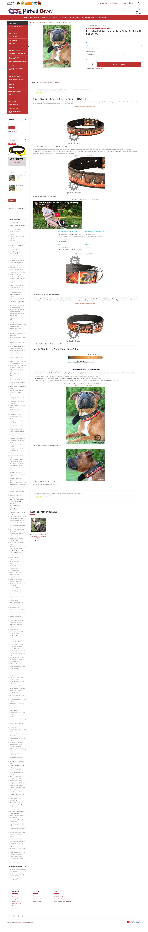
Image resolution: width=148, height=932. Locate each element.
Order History (36, 896)
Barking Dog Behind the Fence (17, 765)
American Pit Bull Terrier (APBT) (17, 243)
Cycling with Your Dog (15, 605)
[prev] (28, 46)
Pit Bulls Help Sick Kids (15, 414)
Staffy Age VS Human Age (16, 624)
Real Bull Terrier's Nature (16, 693)
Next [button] (26, 153)
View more (12, 200)
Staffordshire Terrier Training (17, 703)
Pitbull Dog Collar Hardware (16, 429)
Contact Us (127, 9)
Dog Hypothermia (14, 322)
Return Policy (15, 901)
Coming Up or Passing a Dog (16, 843)
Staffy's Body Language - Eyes (17, 602)
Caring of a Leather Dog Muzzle (17, 783)
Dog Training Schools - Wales (17, 657)
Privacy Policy (15, 899)
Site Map (14, 905)
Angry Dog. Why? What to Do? (17, 260)
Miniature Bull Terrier (15, 409)
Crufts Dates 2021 (14, 223)
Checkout (124, 3)
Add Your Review (100, 68)
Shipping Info (15, 896)
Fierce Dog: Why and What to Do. (17, 337)
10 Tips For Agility (14, 668)
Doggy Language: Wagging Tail (17, 841)
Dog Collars (35, 22)
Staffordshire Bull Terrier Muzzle (17, 484)
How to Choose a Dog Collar (60, 896)
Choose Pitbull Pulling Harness (17, 287)
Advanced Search (12, 131)
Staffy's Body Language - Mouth (17, 666)
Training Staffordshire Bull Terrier (18, 516)
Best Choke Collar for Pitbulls (17, 267)
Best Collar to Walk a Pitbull (16, 269)
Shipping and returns (46, 82)
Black (88, 42)
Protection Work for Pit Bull (16, 453)
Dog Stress (12, 846)
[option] (38, 533)
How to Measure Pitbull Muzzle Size (62, 901)
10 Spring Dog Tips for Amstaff (17, 536)
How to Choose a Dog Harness (61, 899)
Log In (131, 3)
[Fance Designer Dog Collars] (85, 464)
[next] (142, 46)
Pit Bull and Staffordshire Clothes (18, 412)
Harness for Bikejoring (15, 340)
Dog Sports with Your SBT (16, 780)
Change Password (37, 899)
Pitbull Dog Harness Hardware (17, 431)
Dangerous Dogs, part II (15, 292)
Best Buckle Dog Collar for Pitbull (18, 265)
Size (87, 45)
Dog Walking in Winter (15, 328)
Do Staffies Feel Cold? (15, 607)
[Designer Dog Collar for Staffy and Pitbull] (85, 274)
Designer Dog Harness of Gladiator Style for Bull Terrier (38, 536)
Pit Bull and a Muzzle (15, 664)
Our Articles (12, 234)
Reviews (57, 82)
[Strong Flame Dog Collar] (85, 176)
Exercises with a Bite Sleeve (16, 644)
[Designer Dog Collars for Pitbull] (85, 415)
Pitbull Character (14, 600)
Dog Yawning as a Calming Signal (17, 832)
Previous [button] (8, 153)
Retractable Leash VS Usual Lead (17, 686)
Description (34, 82)
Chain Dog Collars (14, 710)
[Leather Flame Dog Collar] (85, 126)
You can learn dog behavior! (16, 785)
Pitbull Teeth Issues (14, 570)
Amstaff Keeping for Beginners (17, 688)
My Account (114, 3)
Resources (12, 240)
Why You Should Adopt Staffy (17, 533)
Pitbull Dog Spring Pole (15, 565)
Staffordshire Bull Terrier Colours (18, 482)
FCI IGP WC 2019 (14, 331)
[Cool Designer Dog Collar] (85, 323)
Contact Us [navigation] (104, 3)
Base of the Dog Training (16, 742)
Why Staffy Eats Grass (15, 577)
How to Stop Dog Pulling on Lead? (18, 350)
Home (31, 23)
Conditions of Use (16, 903)
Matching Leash (90, 51)
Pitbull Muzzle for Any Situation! (17, 712)
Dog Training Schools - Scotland (17, 650)
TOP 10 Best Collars (14, 629)
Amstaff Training (14, 249)
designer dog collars (42, 484)
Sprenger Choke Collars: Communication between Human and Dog (18, 473)
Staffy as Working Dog (15, 675)
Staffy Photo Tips (14, 627)
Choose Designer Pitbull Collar (17, 285)
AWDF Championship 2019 (16, 262)
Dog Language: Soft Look (16, 809)
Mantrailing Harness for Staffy (17, 394)
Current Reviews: (90, 68)
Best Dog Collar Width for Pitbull (17, 272)
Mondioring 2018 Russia (15, 231)
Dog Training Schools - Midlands (17, 609)
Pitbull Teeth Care (14, 568)
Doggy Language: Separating (17, 839)
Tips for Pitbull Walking (15, 587)
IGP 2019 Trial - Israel (15, 229)
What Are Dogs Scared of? (16, 523)
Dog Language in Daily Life (16, 802)
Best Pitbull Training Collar (16, 274)
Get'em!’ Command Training (16, 791)
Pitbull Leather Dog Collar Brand (17, 438)
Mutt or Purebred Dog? (15, 690)
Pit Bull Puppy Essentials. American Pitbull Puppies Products (16, 591)
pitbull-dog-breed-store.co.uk (24, 922)
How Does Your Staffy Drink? (16, 555)
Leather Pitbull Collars (43, 22)
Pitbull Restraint (13, 727)
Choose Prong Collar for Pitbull (17, 290)
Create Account (37, 901)
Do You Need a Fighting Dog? (17, 298)
